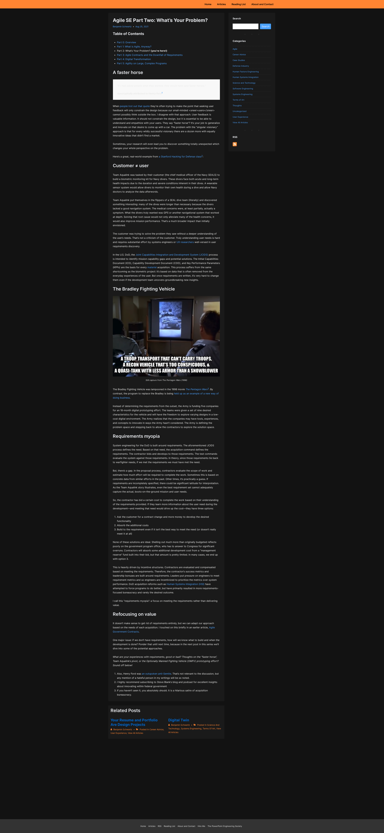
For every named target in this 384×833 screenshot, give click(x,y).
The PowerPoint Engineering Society (225, 826)
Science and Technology (244, 83)
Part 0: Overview (126, 42)
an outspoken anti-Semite (156, 673)
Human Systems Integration (246, 77)
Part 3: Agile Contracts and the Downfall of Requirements (150, 54)
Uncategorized (239, 111)
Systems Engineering (191, 728)
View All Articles (135, 733)
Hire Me (201, 826)
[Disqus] (166, 776)
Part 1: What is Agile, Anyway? (134, 46)
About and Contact (262, 4)
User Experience (119, 733)
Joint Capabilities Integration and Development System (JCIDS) (172, 254)
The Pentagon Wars (197, 389)
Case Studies (239, 60)
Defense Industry (241, 66)
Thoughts (237, 105)
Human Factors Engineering (246, 71)
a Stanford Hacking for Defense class (180, 156)
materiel (152, 267)
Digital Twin (178, 720)
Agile (235, 49)
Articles (221, 4)
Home (208, 4)
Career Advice (157, 729)
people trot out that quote (135, 106)
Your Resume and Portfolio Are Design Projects (134, 722)
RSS (159, 826)
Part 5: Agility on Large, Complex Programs (142, 63)
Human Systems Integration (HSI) (185, 584)
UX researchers (185, 242)
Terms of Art (209, 728)
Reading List (239, 4)
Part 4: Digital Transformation (134, 59)
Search (265, 26)
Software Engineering (243, 88)
